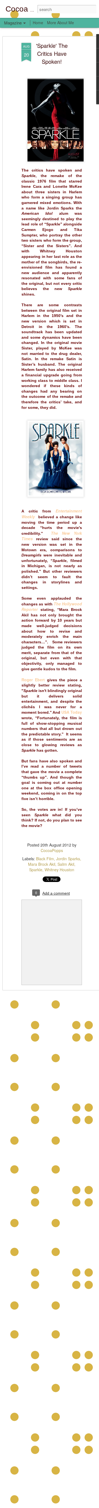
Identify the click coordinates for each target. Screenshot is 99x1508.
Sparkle (35, 869)
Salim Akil (65, 864)
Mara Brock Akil (41, 864)
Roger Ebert (33, 679)
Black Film (45, 858)
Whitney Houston (59, 869)
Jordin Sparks (68, 858)
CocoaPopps (52, 850)
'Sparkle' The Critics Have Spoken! (52, 53)
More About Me (60, 22)
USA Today (71, 712)
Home (38, 22)
